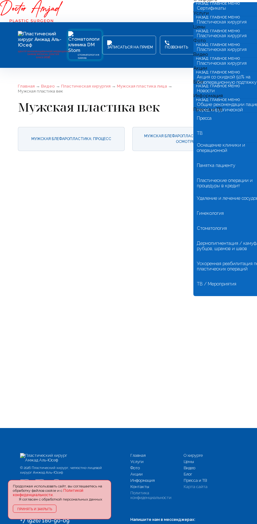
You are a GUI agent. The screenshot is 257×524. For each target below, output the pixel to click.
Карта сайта (195, 486)
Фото (135, 468)
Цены (189, 461)
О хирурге (193, 455)
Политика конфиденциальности (150, 495)
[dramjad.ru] (45, 457)
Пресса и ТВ (207, 109)
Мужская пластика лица (142, 85)
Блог (188, 474)
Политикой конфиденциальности (48, 492)
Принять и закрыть (34, 509)
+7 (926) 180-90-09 (45, 520)
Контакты (139, 486)
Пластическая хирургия (86, 85)
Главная (26, 85)
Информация (142, 480)
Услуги (137, 461)
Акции (136, 474)
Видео (48, 85)
